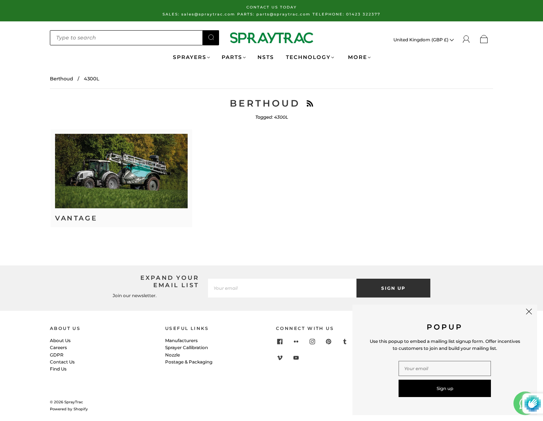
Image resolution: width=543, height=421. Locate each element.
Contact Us (62, 362)
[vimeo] (280, 357)
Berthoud (61, 78)
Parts (232, 57)
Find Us (58, 369)
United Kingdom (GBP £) (421, 39)
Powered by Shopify (69, 409)
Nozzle (172, 355)
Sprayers (189, 57)
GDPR (57, 355)
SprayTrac (73, 402)
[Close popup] (529, 313)
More (356, 57)
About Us (60, 340)
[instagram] (312, 341)
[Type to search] (126, 37)
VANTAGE (76, 218)
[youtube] (296, 357)
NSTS (265, 57)
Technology (308, 57)
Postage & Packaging (188, 362)
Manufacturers (181, 340)
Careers (58, 347)
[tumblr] (345, 341)
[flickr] (296, 341)
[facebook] (280, 341)
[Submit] (211, 37)
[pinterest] (328, 341)
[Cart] (484, 40)
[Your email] (282, 288)
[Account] (466, 39)
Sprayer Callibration (186, 347)
